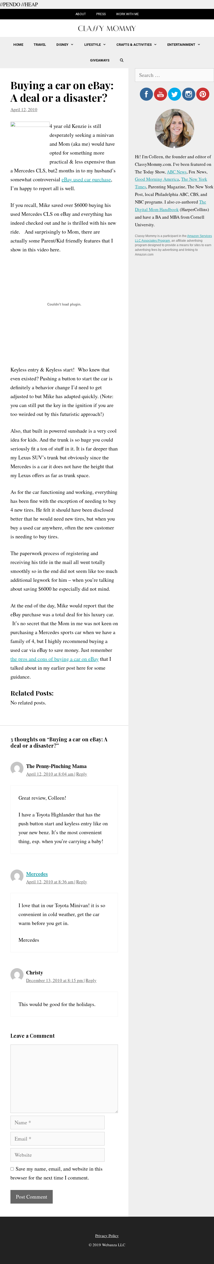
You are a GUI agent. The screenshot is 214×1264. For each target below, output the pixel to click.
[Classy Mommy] (107, 27)
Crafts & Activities (134, 45)
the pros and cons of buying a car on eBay (54, 658)
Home (18, 45)
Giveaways (99, 60)
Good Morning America (157, 179)
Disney (62, 45)
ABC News (177, 172)
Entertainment (181, 45)
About (80, 14)
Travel (40, 45)
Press (101, 14)
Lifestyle (92, 45)
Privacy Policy (107, 1235)
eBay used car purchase (86, 179)
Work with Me (127, 14)
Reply (81, 774)
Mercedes (37, 874)
